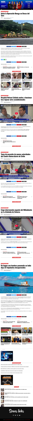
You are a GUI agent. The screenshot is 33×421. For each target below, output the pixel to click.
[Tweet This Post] (13, 46)
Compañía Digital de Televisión (9, 419)
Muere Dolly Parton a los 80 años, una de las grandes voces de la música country (12, 368)
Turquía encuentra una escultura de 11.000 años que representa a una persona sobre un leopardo (15, 366)
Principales (9, 64)
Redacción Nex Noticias (7, 18)
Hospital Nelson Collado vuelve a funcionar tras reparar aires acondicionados (12, 370)
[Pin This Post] (19, 46)
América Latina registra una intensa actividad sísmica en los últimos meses (11, 364)
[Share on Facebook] (8, 46)
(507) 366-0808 (28, 419)
